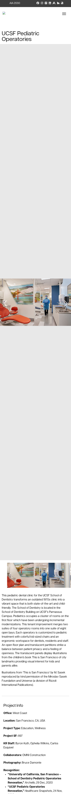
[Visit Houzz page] (58, 3)
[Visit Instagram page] (42, 3)
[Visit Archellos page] (62, 3)
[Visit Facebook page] (38, 3)
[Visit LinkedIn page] (50, 3)
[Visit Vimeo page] (46, 3)
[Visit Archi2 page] (54, 3)
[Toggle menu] (65, 14)
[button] (66, 303)
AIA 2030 (14, 3)
